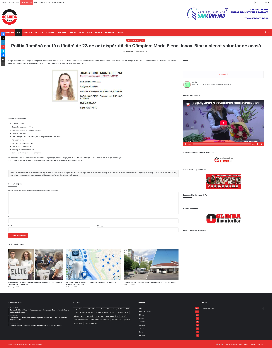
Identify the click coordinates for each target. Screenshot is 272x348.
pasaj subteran (112, 316)
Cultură (72, 32)
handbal (99, 316)
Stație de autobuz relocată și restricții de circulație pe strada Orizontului (150, 282)
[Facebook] (3, 34)
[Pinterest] (3, 47)
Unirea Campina (91, 323)
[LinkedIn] (3, 42)
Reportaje (27, 32)
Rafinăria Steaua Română (100, 319)
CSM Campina (122, 312)
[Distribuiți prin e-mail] (3, 59)
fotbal (89, 316)
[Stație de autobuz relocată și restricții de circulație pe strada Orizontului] (151, 264)
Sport (81, 32)
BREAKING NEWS (133, 40)
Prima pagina (8, 32)
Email (10, 226)
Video (89, 32)
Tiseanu (78, 323)
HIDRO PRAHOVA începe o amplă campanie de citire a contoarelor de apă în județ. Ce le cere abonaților (68, 2)
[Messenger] (3, 55)
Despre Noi (109, 32)
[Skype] (3, 51)
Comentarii (223, 74)
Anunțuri (98, 32)
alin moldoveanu (103, 309)
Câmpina (78, 316)
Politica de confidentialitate (234, 344)
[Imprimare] (3, 64)
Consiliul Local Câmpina (105, 312)
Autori (246, 344)
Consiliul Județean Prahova (83, 312)
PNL (123, 316)
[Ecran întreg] (261, 144)
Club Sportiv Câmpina (121, 309)
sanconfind (116, 319)
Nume (10, 217)
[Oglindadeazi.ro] (9, 17)
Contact (121, 32)
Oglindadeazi (129, 51)
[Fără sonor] (257, 144)
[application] (223, 123)
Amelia (194, 82)
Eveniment (50, 32)
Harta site (253, 344)
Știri (19, 32)
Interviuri (39, 32)
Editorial (62, 32)
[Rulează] (186, 144)
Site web (100, 226)
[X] (3, 38)
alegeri (77, 309)
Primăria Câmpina (81, 319)
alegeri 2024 (89, 309)
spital (127, 319)
